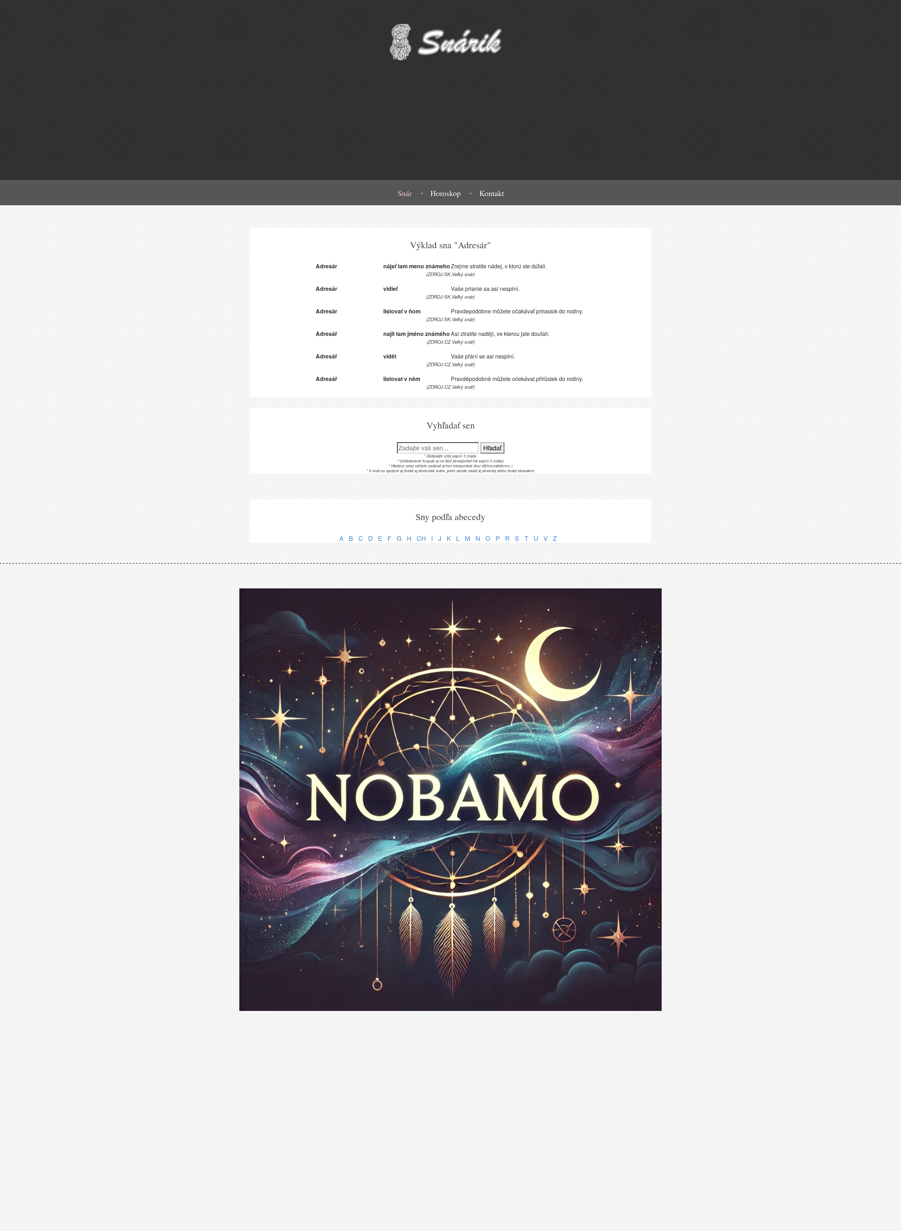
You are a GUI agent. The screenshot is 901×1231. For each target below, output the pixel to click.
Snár (405, 193)
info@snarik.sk (608, 580)
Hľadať (492, 447)
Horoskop (445, 193)
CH (421, 538)
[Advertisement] (450, 130)
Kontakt (491, 193)
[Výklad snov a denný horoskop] (450, 799)
